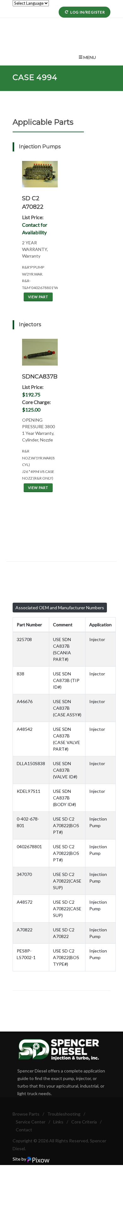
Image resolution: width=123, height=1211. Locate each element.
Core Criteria (84, 1121)
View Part (38, 297)
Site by (20, 1159)
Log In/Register (87, 12)
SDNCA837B (39, 376)
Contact (24, 1129)
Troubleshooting (63, 1114)
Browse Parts (26, 1114)
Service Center (30, 1121)
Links (58, 1121)
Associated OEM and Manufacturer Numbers (59, 607)
